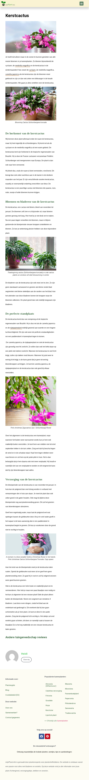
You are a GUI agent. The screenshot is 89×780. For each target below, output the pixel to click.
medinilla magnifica (22, 66)
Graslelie (49, 701)
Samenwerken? (11, 713)
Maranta (68, 684)
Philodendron (70, 703)
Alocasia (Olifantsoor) (51, 685)
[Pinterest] (47, 736)
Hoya (48, 705)
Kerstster (49, 710)
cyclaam (32, 70)
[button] (81, 4)
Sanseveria (69, 708)
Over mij (26, 659)
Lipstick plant (51, 715)
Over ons (8, 708)
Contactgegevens (12, 718)
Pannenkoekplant (72, 694)
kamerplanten (62, 721)
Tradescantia (70, 713)
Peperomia (69, 698)
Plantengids (10, 685)
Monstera (69, 689)
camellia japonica (12, 74)
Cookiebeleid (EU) (12, 695)
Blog (7, 690)
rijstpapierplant (16, 328)
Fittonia (49, 696)
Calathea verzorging (54, 691)
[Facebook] (41, 736)
